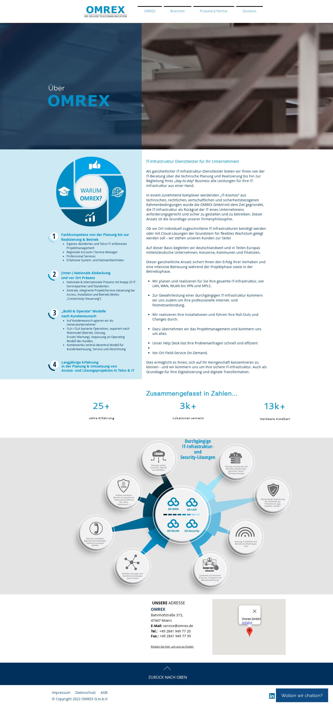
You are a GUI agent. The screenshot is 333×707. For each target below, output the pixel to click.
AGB (104, 692)
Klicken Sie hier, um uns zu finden (172, 646)
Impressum (61, 692)
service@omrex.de (178, 625)
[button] (177, 11)
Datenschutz (85, 692)
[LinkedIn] (272, 696)
